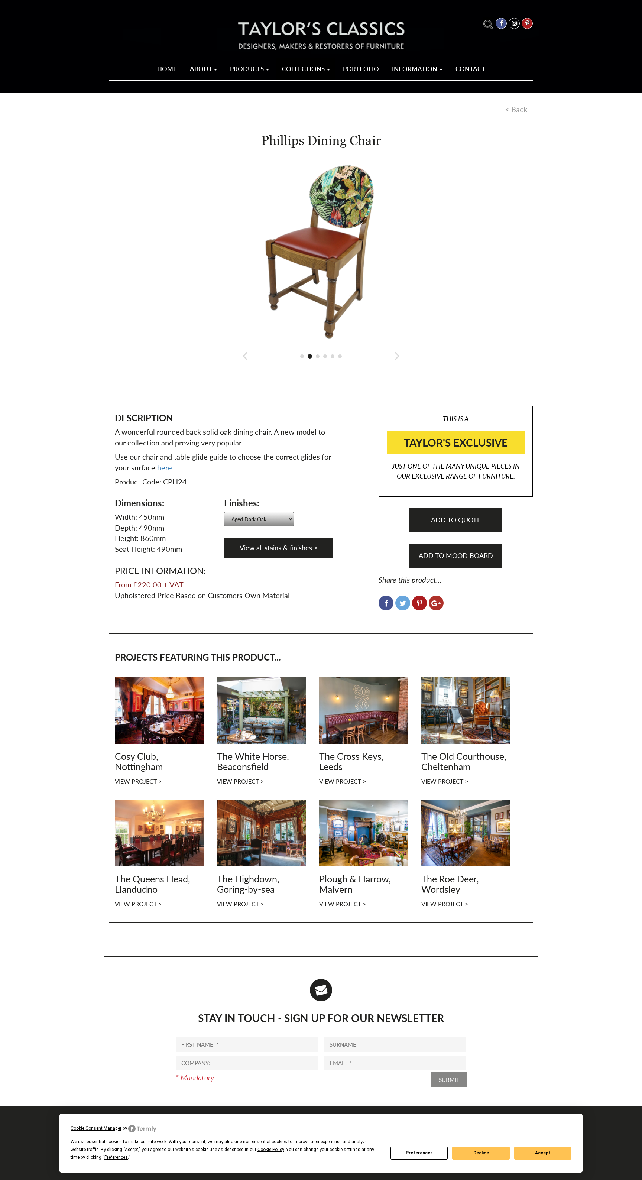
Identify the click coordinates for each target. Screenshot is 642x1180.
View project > (138, 781)
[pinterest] (527, 23)
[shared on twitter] (402, 603)
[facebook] (501, 23)
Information (415, 69)
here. (165, 467)
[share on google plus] (436, 603)
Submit (449, 1079)
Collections (304, 69)
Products (247, 69)
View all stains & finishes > (279, 548)
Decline (481, 1152)
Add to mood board (456, 555)
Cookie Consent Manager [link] (96, 1128)
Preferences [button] (116, 1157)
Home (167, 69)
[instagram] (514, 23)
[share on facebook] (386, 603)
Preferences (419, 1152)
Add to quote (456, 520)
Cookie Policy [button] (270, 1149)
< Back (516, 109)
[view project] (159, 709)
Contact (470, 69)
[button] (245, 355)
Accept (543, 1152)
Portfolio (361, 69)
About (201, 69)
